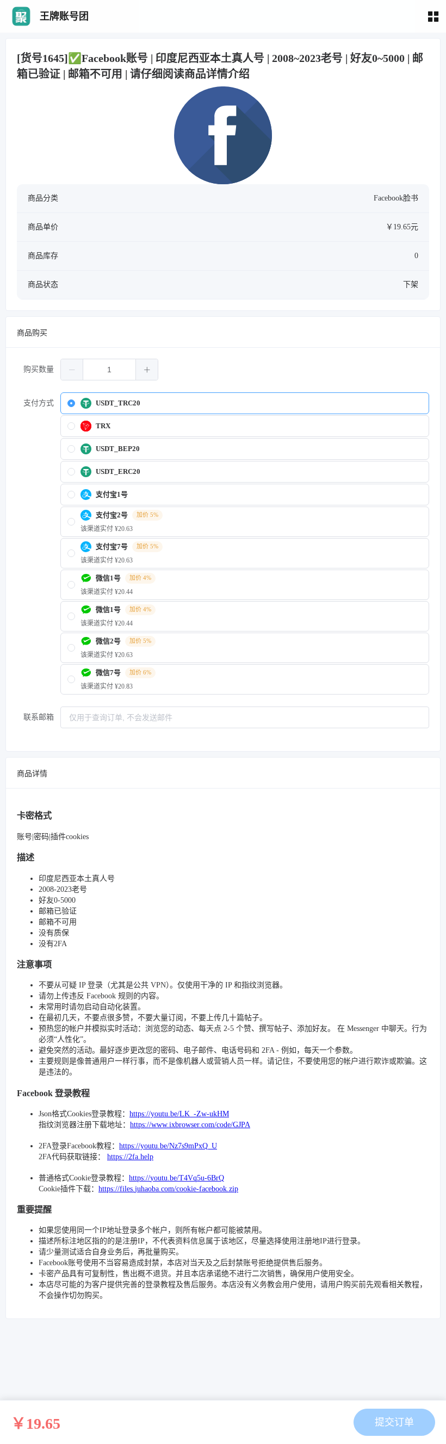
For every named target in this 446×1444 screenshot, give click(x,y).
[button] (72, 369)
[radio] (244, 403)
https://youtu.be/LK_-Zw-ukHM (179, 1114)
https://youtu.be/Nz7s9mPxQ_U (168, 1146)
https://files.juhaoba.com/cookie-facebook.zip (168, 1189)
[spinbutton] (109, 369)
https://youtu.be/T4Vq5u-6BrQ (176, 1178)
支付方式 (38, 403)
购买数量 (38, 369)
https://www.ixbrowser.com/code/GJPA (190, 1125)
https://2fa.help (130, 1157)
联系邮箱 (38, 717)
